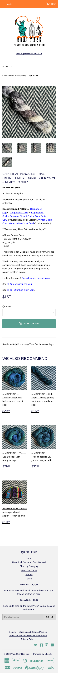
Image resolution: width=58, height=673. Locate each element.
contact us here (32, 594)
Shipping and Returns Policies (33, 632)
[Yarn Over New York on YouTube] (52, 645)
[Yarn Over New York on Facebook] (41, 645)
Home (5, 66)
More (29, 578)
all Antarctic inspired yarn (20, 284)
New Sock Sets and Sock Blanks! (29, 562)
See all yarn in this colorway (36, 278)
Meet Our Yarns (29, 570)
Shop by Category (29, 566)
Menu (9, 4)
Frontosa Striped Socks (22, 216)
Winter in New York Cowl (21, 223)
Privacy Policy (28, 639)
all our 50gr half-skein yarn (20, 290)
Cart (53, 4)
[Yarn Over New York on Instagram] (46, 645)
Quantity (6, 306)
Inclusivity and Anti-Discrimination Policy (28, 635)
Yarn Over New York (20, 654)
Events (29, 574)
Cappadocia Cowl (19, 212)
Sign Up (49, 617)
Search (12, 632)
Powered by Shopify (42, 654)
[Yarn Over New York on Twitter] (35, 645)
